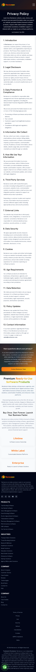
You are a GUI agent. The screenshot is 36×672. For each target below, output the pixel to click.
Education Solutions (6, 551)
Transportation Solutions (8, 538)
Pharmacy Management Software (10, 521)
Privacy (18, 616)
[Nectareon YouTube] (13, 496)
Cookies (17, 633)
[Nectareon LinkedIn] (9, 496)
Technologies (5, 580)
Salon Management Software (9, 511)
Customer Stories (6, 572)
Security (17, 623)
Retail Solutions (5, 548)
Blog (2, 602)
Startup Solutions (6, 558)
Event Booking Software (8, 513)
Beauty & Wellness (6, 543)
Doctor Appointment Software (9, 516)
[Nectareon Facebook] (2, 496)
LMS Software (5, 526)
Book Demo (4, 583)
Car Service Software (7, 529)
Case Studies (4, 575)
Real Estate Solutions (7, 553)
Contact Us (7, 335)
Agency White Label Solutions (9, 561)
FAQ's (18, 640)
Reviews (3, 578)
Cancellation (17, 630)
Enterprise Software (6, 556)
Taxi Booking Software (7, 505)
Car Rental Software (7, 508)
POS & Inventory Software (8, 524)
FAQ (2, 588)
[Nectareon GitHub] (16, 496)
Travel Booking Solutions (8, 540)
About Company (5, 570)
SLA (18, 619)
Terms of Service (17, 612)
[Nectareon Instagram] (6, 496)
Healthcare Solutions (7, 545)
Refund (18, 626)
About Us (3, 597)
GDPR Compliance (18, 636)
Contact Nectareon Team (18, 369)
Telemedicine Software (7, 518)
